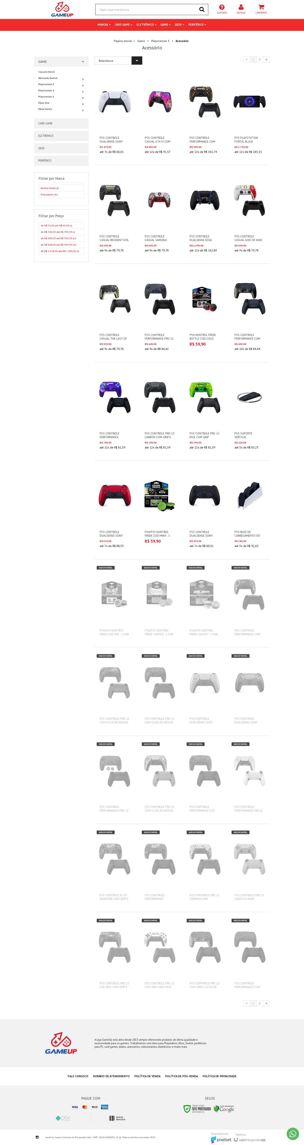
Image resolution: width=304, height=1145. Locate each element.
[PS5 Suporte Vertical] (249, 411)
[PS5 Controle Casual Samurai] (160, 214)
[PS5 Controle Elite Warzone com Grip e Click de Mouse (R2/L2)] (115, 868)
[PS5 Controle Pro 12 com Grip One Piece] (160, 956)
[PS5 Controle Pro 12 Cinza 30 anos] (249, 868)
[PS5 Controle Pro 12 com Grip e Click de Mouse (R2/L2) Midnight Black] (204, 956)
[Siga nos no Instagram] (37, 1137)
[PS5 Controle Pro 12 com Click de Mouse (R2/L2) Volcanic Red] (160, 691)
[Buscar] (201, 9)
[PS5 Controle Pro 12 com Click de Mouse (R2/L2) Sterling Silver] (160, 780)
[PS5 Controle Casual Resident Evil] (115, 214)
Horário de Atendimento (111, 1076)
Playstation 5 (160, 41)
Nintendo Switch (47, 78)
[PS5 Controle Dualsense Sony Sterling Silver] (204, 691)
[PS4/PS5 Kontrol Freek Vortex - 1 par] (160, 603)
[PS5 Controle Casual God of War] (249, 214)
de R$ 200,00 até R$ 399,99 (58, 231)
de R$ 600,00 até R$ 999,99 (58, 244)
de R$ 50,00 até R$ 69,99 (56, 225)
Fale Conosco (78, 1076)
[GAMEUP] (62, 9)
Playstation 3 (46, 84)
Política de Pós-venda (181, 1076)
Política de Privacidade (220, 1076)
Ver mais (117, 138)
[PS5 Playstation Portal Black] (249, 116)
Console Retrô (46, 71)
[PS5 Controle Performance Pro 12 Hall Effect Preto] (115, 780)
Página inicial (123, 41)
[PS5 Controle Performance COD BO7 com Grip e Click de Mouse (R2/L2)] (204, 780)
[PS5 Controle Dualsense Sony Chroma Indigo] (249, 691)
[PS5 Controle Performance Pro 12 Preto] (160, 313)
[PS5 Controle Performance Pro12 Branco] (249, 780)
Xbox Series (45, 109)
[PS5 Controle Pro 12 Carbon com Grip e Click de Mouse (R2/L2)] (160, 411)
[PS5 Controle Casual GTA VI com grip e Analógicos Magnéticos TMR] (160, 116)
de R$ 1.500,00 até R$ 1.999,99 (60, 251)
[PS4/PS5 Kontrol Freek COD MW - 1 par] (115, 603)
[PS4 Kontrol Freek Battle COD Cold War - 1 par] (204, 311)
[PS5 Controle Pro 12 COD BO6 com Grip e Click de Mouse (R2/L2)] (115, 956)
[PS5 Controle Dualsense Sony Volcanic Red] (115, 510)
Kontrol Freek (50, 188)
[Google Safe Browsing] (223, 1108)
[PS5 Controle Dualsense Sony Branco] (115, 116)
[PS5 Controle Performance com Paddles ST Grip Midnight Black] (249, 313)
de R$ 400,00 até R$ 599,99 (58, 238)
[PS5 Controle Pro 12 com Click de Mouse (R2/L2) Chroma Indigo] (115, 691)
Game (141, 41)
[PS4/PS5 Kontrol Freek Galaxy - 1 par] (204, 603)
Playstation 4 (46, 90)
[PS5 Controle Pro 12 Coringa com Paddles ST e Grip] (204, 868)
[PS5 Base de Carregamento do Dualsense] (249, 510)
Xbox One (43, 102)
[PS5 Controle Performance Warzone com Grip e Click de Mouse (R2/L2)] (160, 868)
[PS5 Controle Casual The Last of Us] (115, 313)
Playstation (49, 194)
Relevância (106, 61)
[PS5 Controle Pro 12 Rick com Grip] (204, 411)
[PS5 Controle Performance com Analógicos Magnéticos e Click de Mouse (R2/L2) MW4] (204, 116)
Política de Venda (147, 1076)
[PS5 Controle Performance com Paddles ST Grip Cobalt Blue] (249, 956)
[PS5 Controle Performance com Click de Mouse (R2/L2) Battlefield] (249, 603)
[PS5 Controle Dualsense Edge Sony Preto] (204, 214)
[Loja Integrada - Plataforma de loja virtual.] (249, 1138)
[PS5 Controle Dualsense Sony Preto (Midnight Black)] (204, 510)
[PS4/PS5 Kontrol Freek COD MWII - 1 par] (160, 508)
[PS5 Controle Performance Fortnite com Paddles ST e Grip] (115, 411)
